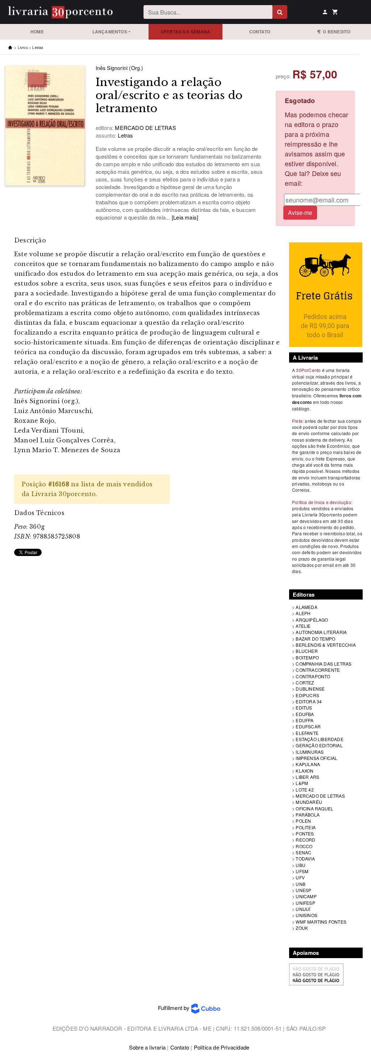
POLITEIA (306, 827)
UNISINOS (306, 915)
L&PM (302, 783)
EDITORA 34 (309, 701)
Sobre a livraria (147, 1047)
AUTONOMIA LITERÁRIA (321, 632)
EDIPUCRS (307, 695)
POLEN (303, 821)
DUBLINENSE (310, 689)
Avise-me (300, 212)
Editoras (304, 594)
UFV (300, 877)
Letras (37, 47)
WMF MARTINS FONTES (321, 922)
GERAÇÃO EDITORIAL (319, 745)
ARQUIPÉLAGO (312, 620)
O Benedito (335, 31)
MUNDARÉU (309, 802)
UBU (300, 865)
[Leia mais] (185, 217)
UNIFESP (305, 903)
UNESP (303, 890)
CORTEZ (305, 682)
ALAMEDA (306, 607)
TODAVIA (305, 858)
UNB (300, 884)
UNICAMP (306, 896)
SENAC (303, 852)
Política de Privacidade (222, 1047)
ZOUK (302, 928)
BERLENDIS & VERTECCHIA (325, 645)
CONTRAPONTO (313, 676)
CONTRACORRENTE (318, 670)
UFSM (302, 871)
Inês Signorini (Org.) (119, 67)
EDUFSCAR (308, 726)
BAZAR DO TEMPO (315, 638)
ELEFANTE (307, 733)
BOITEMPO (307, 657)
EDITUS (304, 707)
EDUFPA (304, 720)
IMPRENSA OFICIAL (316, 758)
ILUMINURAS (310, 752)
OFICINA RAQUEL (314, 808)
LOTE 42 (304, 789)
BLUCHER (306, 651)
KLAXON (304, 771)
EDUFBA (305, 714)
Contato (259, 31)
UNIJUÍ (303, 909)
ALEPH (303, 613)
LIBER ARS (307, 777)
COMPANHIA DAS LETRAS (323, 664)
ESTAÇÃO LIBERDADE (319, 739)
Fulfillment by (174, 1007)
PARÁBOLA (308, 814)
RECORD (305, 840)
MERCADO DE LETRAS (320, 796)
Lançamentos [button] (109, 31)
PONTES (305, 833)
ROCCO (304, 846)
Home (37, 31)
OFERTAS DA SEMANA (185, 31)
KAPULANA (308, 764)
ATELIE (303, 626)
